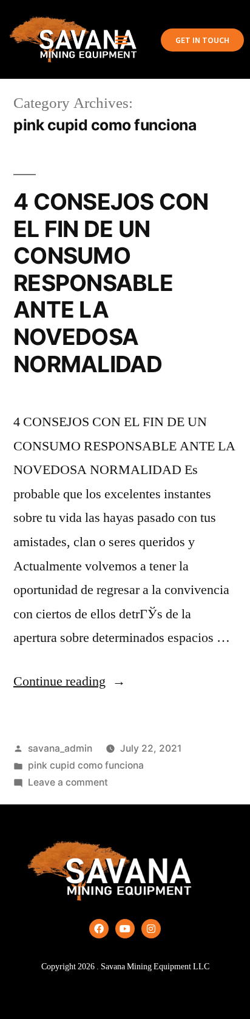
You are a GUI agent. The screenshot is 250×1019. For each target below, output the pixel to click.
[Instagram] (151, 928)
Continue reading (69, 681)
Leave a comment (68, 782)
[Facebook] (99, 928)
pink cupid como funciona (86, 765)
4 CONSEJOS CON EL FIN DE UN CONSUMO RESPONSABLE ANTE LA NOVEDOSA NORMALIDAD (111, 282)
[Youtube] (125, 928)
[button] (122, 40)
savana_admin (60, 748)
